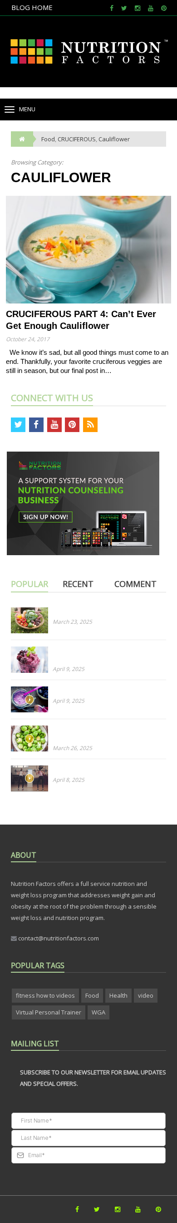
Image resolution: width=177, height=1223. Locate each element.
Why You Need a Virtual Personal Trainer (109, 770)
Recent (78, 583)
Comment (135, 583)
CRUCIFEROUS (77, 139)
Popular (29, 583)
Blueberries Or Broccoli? (85, 690)
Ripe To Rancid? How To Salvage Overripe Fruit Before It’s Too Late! (99, 654)
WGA (98, 1012)
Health (118, 995)
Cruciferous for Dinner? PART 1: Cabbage (109, 611)
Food (92, 995)
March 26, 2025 (72, 748)
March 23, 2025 (72, 622)
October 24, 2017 (27, 339)
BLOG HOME (32, 7)
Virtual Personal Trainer (48, 1012)
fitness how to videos (45, 995)
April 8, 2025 (68, 780)
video (145, 995)
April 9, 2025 (68, 669)
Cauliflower (114, 139)
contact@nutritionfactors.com (58, 938)
